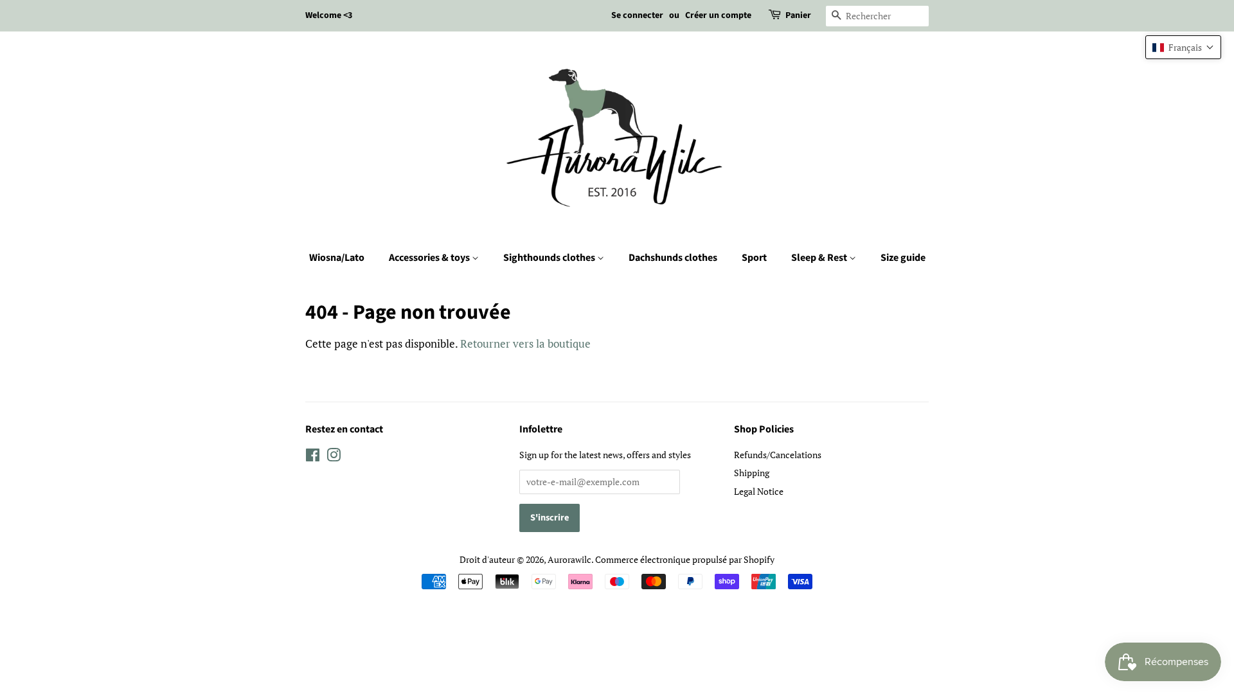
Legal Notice (758, 491)
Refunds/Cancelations (777, 455)
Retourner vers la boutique (525, 343)
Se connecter (637, 15)
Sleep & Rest (820, 258)
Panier (798, 15)
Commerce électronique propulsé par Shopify (684, 559)
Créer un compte (718, 15)
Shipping (751, 473)
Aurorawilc (569, 559)
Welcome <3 (328, 15)
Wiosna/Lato (336, 258)
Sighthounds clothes (550, 258)
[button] (1183, 47)
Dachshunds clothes (673, 258)
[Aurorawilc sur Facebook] (312, 457)
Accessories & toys (430, 258)
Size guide (903, 258)
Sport (754, 258)
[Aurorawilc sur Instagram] (333, 457)
